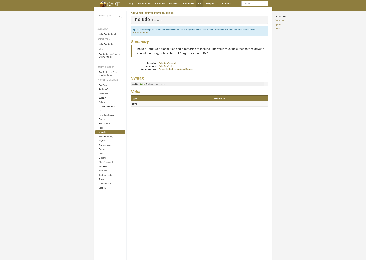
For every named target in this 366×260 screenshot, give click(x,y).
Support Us (213, 3)
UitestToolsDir (105, 183)
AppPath (103, 85)
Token (101, 179)
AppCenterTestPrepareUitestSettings (109, 55)
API (199, 3)
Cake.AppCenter (106, 44)
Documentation (144, 3)
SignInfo (102, 158)
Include (102, 132)
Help (101, 128)
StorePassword (106, 162)
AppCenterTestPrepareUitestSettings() (109, 73)
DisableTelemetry (107, 106)
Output (102, 149)
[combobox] (254, 3)
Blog (131, 3)
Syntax (278, 24)
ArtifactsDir (104, 89)
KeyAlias (103, 141)
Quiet (101, 153)
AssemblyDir (104, 93)
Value (277, 29)
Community (188, 3)
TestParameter (106, 175)
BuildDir (102, 98)
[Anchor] (151, 41)
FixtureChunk (105, 123)
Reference (160, 3)
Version (102, 188)
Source (227, 3)
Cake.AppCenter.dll (107, 34)
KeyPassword (105, 145)
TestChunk (104, 171)
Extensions (174, 3)
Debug (102, 102)
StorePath (103, 166)
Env (100, 111)
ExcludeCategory (106, 115)
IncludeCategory (106, 136)
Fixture (102, 119)
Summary (279, 20)
